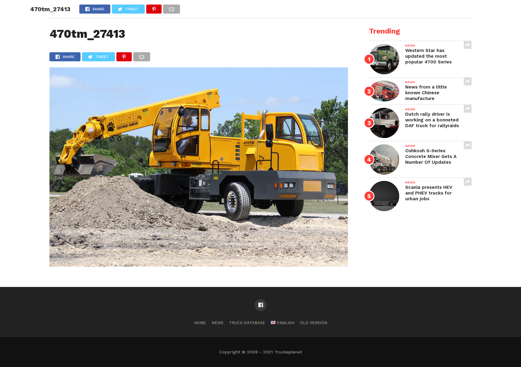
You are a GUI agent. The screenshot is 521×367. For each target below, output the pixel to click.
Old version (313, 322)
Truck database (247, 322)
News (217, 322)
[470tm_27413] (198, 264)
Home (200, 322)
